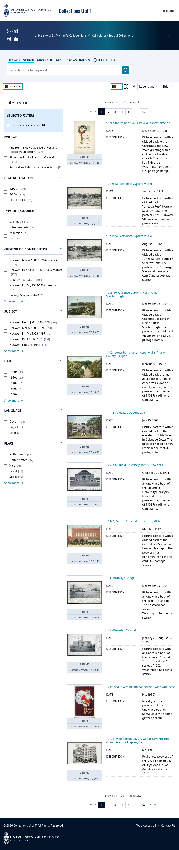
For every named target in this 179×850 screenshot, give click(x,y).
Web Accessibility (147, 825)
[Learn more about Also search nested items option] (43, 125)
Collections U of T (24, 825)
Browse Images (78, 60)
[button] (33, 137)
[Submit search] (125, 70)
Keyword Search (21, 60)
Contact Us (168, 825)
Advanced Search (50, 60)
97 (143, 111)
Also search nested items (26, 125)
